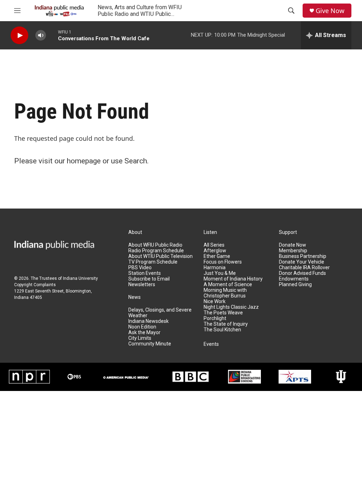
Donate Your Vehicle (301, 262)
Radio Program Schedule (156, 250)
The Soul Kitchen (222, 329)
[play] (19, 35)
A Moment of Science (228, 284)
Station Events (144, 273)
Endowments (294, 279)
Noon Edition (142, 327)
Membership (293, 250)
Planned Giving (295, 284)
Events (211, 344)
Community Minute (149, 344)
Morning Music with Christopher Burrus (225, 293)
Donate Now (292, 245)
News (134, 297)
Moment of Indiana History (233, 279)
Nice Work (215, 301)
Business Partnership (302, 256)
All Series (214, 245)
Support (288, 232)
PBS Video (140, 267)
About (135, 232)
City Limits (139, 338)
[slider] (52, 35)
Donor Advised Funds (302, 273)
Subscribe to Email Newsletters (149, 281)
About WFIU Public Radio (155, 245)
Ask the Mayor (144, 332)
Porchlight (215, 318)
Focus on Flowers (223, 262)
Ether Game (217, 256)
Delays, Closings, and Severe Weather (160, 312)
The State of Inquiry (226, 324)
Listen (210, 232)
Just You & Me (220, 273)
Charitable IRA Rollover (304, 267)
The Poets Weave (223, 312)
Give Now (330, 10)
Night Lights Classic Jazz (231, 307)
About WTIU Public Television (160, 256)
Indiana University (80, 278)
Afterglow (215, 250)
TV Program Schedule (152, 262)
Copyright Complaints (35, 284)
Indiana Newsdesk (148, 321)
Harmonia (215, 267)
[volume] (41, 35)
